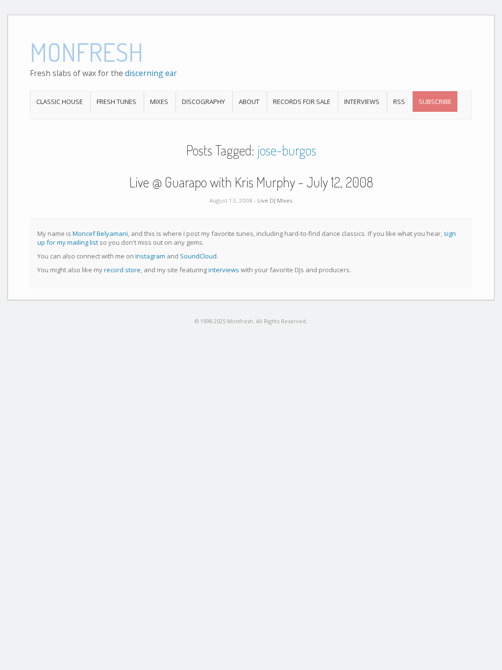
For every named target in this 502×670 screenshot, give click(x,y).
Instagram (150, 256)
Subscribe (435, 101)
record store (122, 269)
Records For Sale (301, 101)
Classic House (59, 101)
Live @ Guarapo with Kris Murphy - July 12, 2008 (251, 182)
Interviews (361, 101)
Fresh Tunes (116, 101)
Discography (203, 101)
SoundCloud (198, 256)
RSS (399, 101)
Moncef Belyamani (100, 233)
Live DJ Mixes (275, 200)
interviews (223, 269)
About (249, 101)
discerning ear (151, 73)
